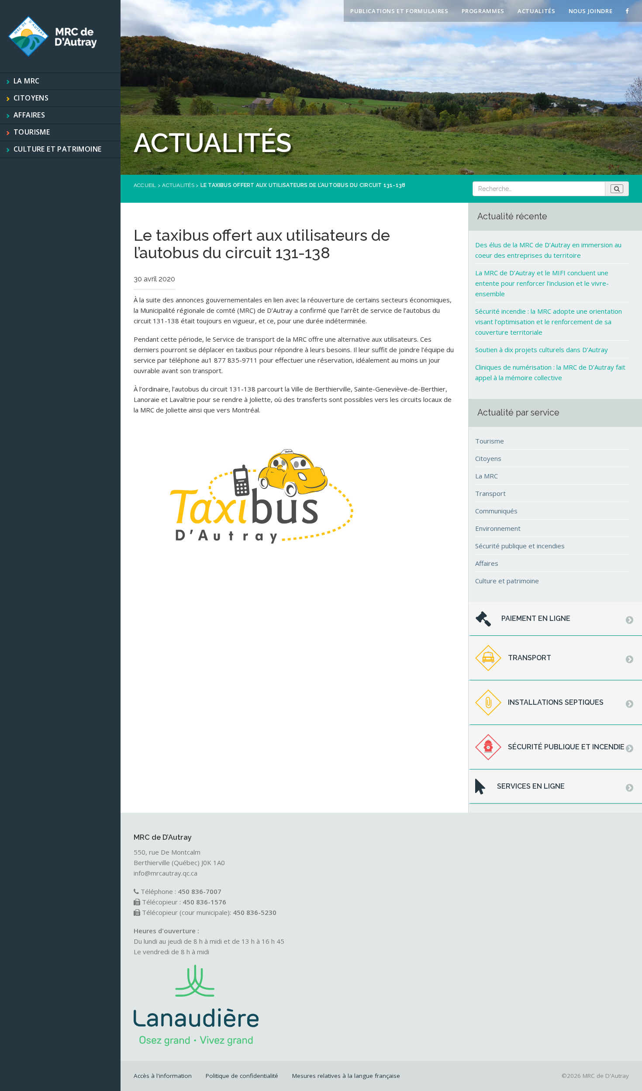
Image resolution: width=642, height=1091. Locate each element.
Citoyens (31, 98)
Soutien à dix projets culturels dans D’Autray (541, 349)
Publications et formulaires (399, 11)
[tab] (555, 619)
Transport (490, 493)
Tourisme (32, 132)
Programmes (483, 11)
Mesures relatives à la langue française (346, 1076)
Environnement (498, 528)
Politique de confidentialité (242, 1076)
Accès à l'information (163, 1076)
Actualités (537, 11)
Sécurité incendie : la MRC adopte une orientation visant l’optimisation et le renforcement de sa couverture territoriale (548, 321)
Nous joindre (591, 11)
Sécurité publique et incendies (520, 545)
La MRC (26, 81)
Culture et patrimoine (57, 149)
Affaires (29, 115)
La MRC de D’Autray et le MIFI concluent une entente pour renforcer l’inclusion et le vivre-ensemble (542, 283)
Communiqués (496, 510)
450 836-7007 (199, 891)
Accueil (145, 185)
